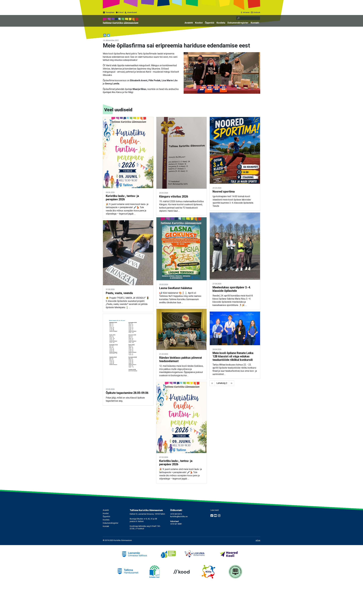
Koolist (199, 22)
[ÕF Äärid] (222, 72)
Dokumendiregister (237, 22)
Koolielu (221, 22)
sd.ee (258, 540)
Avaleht (189, 22)
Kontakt (255, 22)
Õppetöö (209, 22)
